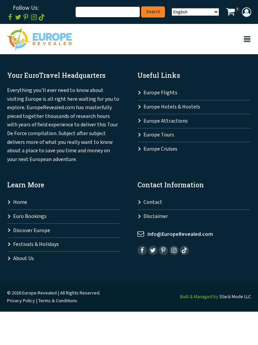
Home (20, 202)
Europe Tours (158, 134)
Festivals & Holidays (36, 244)
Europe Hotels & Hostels (171, 107)
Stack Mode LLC (235, 296)
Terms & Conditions (57, 300)
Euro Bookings (30, 216)
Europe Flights (160, 92)
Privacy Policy (21, 300)
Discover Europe (31, 230)
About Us (23, 258)
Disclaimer (155, 216)
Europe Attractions (165, 121)
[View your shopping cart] (230, 13)
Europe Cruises (160, 149)
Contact (152, 202)
